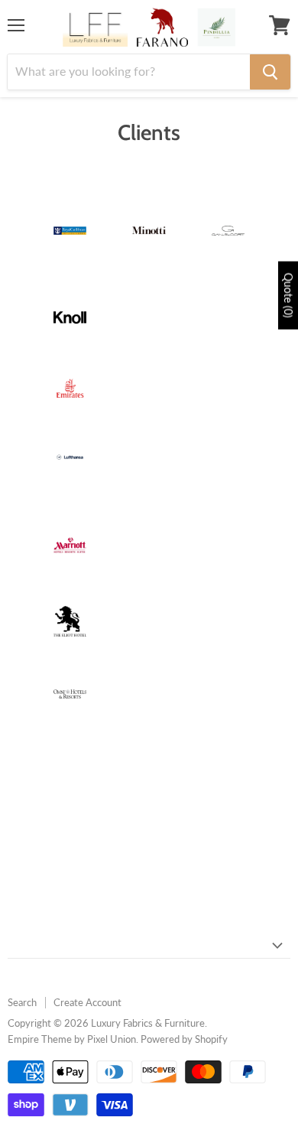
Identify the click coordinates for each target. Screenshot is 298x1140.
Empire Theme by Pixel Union (72, 1039)
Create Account (87, 1002)
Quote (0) (288, 295)
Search (22, 1002)
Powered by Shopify (184, 1039)
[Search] (270, 72)
